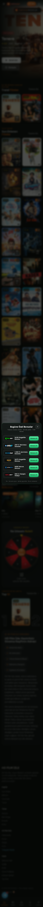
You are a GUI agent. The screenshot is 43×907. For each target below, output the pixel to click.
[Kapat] (37, 427)
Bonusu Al (33, 438)
